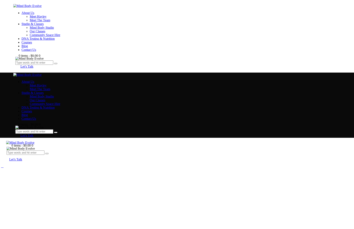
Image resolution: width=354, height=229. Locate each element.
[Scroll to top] (2, 166)
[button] (9, 155)
